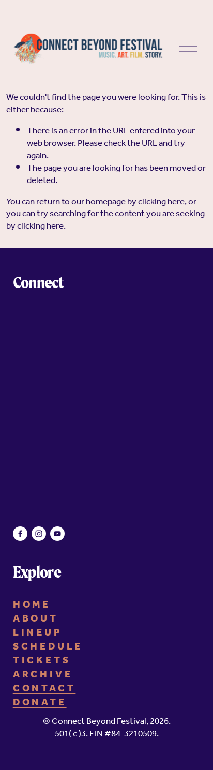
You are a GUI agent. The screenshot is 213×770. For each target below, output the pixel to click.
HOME (32, 605)
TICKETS (42, 661)
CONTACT (44, 689)
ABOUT (35, 619)
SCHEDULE (48, 647)
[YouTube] (57, 533)
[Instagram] (39, 533)
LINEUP (37, 633)
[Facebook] (20, 533)
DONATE (40, 703)
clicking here (161, 201)
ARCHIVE (43, 675)
